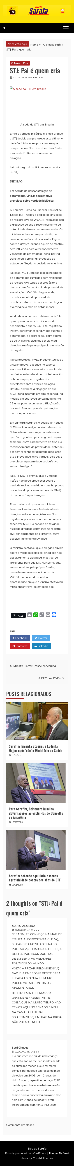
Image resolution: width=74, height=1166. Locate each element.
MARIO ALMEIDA (23, 926)
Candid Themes (43, 1158)
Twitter (42, 638)
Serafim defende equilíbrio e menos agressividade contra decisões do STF (35, 877)
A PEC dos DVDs (49, 678)
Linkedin (42, 646)
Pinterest (21, 646)
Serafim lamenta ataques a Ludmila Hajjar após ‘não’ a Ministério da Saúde (35, 748)
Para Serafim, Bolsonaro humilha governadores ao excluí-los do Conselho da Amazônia (36, 813)
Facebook (20, 638)
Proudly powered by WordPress (26, 1153)
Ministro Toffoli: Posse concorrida (34, 666)
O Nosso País (20, 63)
